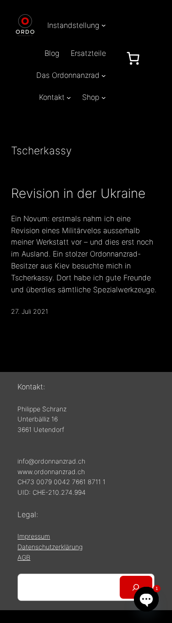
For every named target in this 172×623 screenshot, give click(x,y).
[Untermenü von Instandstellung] (103, 25)
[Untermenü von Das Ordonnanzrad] (103, 75)
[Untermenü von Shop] (103, 97)
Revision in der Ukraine (78, 193)
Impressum (33, 536)
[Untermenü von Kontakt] (69, 97)
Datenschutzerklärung (50, 547)
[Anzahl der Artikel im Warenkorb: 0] (133, 58)
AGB (23, 557)
